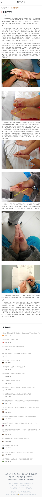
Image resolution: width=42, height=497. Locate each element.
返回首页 (4, 8)
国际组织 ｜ (13, 477)
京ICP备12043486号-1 (12, 494)
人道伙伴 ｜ (9, 474)
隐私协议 (13, 492)
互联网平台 (29, 477)
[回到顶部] (38, 484)
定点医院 (34, 474)
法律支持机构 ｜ (13, 479)
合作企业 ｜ (18, 474)
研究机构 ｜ (21, 477)
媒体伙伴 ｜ (26, 474)
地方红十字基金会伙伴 (26, 479)
